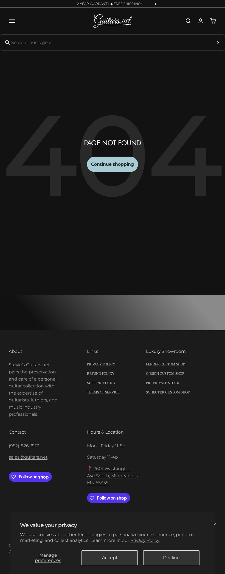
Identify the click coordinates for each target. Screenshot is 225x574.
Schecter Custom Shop (168, 392)
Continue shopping (112, 164)
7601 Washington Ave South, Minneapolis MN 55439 (112, 475)
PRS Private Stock (162, 383)
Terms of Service (103, 392)
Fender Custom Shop (165, 364)
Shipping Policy (101, 383)
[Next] (156, 4)
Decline (171, 557)
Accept (109, 557)
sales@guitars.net (28, 457)
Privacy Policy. (145, 540)
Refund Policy (100, 373)
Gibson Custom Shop (165, 373)
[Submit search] (218, 42)
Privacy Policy (101, 364)
